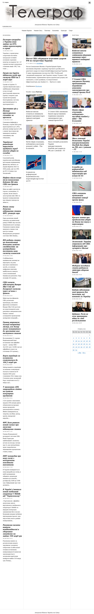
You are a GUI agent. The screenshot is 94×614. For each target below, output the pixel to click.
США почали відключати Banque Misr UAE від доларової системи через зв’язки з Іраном (12, 287)
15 (89, 341)
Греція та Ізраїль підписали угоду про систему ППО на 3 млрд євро (12, 76)
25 (79, 347)
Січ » (84, 353)
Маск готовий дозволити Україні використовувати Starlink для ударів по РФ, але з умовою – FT (58, 146)
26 (81, 347)
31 (76, 350)
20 (84, 344)
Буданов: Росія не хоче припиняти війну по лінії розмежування (80, 317)
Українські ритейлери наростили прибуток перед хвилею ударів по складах (11, 147)
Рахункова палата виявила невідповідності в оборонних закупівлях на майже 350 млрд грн (12, 530)
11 (79, 341)
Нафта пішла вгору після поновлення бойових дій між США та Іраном (12, 181)
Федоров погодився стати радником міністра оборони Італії (81, 269)
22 (89, 344)
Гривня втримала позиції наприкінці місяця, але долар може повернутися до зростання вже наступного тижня (12, 327)
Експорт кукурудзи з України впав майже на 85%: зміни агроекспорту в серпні (12, 43)
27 (84, 347)
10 (76, 341)
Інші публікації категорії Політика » (59, 91)
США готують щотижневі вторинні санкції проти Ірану (80, 196)
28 (87, 347)
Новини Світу (38, 30)
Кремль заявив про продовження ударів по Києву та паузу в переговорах (81, 220)
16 (73, 344)
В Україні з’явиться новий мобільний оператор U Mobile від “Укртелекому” (12, 492)
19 (81, 344)
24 (76, 347)
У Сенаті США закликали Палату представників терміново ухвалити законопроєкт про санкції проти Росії (58, 115)
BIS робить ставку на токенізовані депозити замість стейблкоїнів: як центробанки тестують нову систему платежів (12, 246)
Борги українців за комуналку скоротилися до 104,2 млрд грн (11, 359)
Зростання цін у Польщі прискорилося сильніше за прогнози (10, 112)
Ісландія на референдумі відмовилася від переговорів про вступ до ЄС (35, 176)
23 (73, 347)
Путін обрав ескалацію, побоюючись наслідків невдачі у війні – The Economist (35, 145)
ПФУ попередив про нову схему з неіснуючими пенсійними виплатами (12, 460)
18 (79, 344)
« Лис (79, 353)
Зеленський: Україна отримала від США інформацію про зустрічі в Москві (81, 244)
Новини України (27, 30)
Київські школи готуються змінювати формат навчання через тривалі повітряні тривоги (35, 115)
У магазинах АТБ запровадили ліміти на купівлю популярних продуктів (12, 391)
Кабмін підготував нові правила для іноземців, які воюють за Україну (81, 293)
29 (89, 347)
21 (87, 344)
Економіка (55, 30)
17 (76, 344)
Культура (64, 30)
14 (87, 341)
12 (81, 341)
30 (73, 350)
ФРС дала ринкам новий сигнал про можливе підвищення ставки (12, 425)
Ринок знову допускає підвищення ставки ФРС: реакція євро (12, 210)
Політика (47, 30)
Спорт (71, 30)
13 (84, 341)
